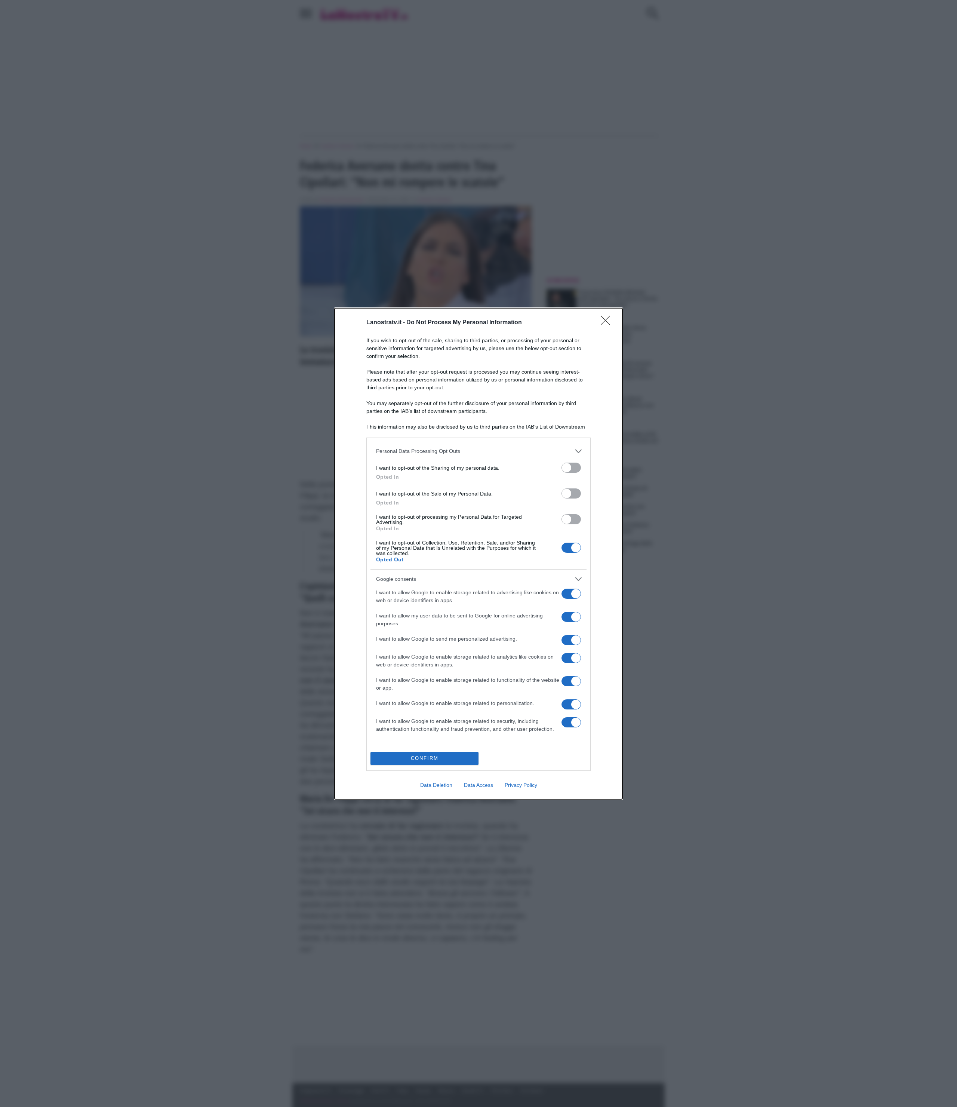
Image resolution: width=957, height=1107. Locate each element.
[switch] (571, 468)
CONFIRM (425, 758)
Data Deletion (436, 785)
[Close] (608, 323)
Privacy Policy (521, 785)
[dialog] (478, 553)
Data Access (478, 785)
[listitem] (478, 451)
